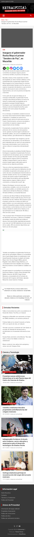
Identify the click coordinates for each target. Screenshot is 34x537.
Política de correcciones (8, 513)
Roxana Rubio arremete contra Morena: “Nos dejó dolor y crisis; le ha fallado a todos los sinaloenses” (17, 338)
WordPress (22, 534)
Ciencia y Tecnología (11, 352)
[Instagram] (11, 68)
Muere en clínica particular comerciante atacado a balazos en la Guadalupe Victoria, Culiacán (17, 298)
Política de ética (5, 516)
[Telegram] (17, 68)
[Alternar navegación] (3, 16)
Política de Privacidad (7, 500)
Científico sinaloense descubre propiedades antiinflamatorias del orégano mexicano (15, 410)
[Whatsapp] (7, 68)
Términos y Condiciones (8, 497)
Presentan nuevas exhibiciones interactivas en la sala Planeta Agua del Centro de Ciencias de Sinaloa (17, 378)
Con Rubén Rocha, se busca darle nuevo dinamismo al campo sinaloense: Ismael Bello (17, 289)
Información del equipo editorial (10, 509)
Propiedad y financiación (8, 511)
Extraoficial (21, 529)
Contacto (4, 495)
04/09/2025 (6, 64)
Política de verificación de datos (10, 518)
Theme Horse (19, 532)
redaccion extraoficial (16, 64)
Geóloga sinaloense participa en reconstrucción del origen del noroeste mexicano (17, 475)
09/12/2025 (6, 414)
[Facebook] (21, 68)
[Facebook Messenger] (14, 68)
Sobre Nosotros (6, 493)
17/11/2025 (6, 479)
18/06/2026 (6, 382)
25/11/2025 (6, 447)
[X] (4, 68)
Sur (4, 49)
